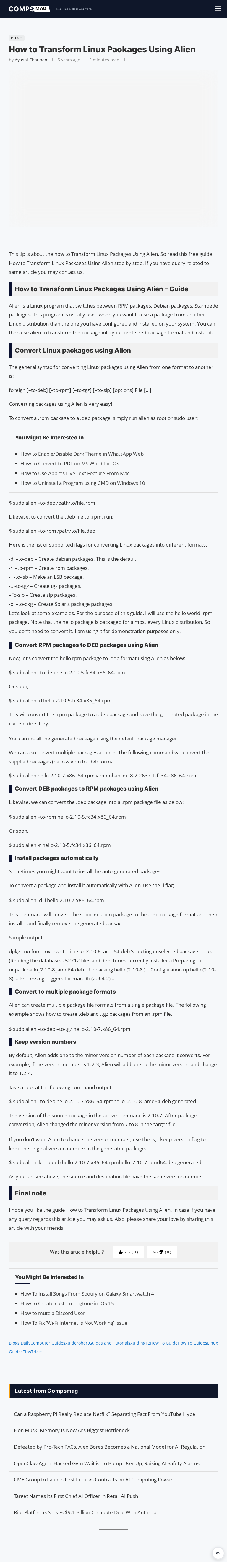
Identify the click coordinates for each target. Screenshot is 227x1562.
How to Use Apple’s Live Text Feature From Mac (74, 473)
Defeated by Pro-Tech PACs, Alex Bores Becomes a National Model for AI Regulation (109, 1446)
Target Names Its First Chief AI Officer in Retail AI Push (76, 1496)
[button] (218, 1553)
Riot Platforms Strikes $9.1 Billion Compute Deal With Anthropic (87, 1512)
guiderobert (77, 1343)
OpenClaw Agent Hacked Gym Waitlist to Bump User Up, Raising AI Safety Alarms (107, 1463)
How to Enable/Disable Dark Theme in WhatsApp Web (82, 453)
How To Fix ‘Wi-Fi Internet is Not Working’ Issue (73, 1322)
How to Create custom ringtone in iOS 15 (67, 1303)
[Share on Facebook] (111, 242)
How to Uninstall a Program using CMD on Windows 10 (82, 483)
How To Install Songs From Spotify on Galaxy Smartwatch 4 (87, 1293)
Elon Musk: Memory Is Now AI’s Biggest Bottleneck (72, 1430)
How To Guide (164, 1343)
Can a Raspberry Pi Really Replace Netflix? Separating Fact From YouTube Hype (104, 1414)
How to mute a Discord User (52, 1313)
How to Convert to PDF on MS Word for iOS (69, 463)
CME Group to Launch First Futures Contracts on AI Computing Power (93, 1479)
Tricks (37, 1352)
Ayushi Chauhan (31, 60)
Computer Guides (47, 1343)
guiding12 (140, 1343)
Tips (27, 1352)
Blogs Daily (19, 1343)
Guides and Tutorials (109, 1343)
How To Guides (192, 1343)
